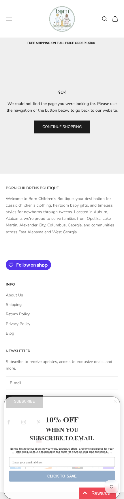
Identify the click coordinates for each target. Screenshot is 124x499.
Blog (10, 333)
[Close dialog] (115, 401)
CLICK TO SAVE (62, 476)
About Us (14, 295)
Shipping (14, 304)
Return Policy (18, 314)
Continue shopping (62, 126)
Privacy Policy (18, 324)
